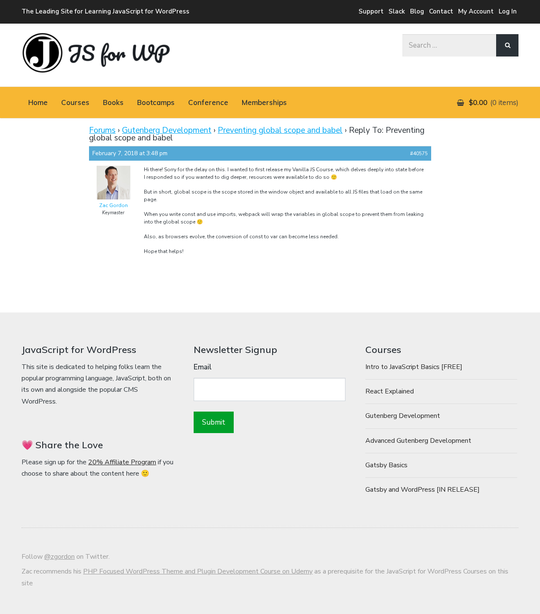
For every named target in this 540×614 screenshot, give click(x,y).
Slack (397, 11)
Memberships (264, 102)
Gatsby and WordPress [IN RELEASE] (422, 489)
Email (203, 367)
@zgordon (59, 556)
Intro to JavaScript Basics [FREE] (413, 367)
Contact (441, 11)
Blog (417, 11)
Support (371, 11)
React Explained (389, 391)
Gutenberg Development (166, 130)
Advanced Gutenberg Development (418, 440)
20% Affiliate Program (122, 462)
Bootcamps (156, 102)
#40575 (419, 153)
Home (38, 102)
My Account (476, 11)
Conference (208, 102)
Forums (102, 130)
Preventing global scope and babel (280, 130)
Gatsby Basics (386, 465)
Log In (508, 11)
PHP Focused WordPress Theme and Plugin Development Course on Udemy (198, 571)
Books (113, 102)
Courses (75, 102)
